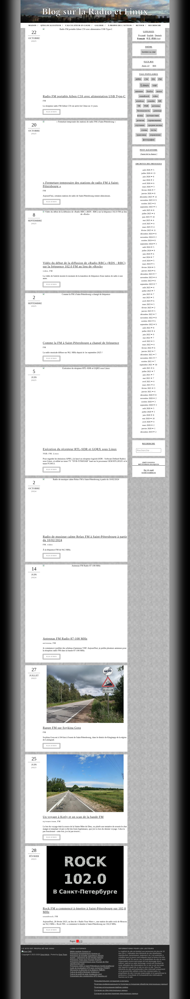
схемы (144, 130)
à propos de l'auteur (120, 25)
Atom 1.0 (145, 66)
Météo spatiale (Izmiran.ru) (80, 951)
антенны (47, 643)
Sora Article (44, 955)
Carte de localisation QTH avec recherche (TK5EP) (90, 968)
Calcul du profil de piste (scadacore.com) (86, 974)
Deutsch (158, 35)
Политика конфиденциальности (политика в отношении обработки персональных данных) (131, 984)
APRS (138, 79)
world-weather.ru (149, 472)
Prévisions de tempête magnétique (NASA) (87, 956)
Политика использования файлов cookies (111, 987)
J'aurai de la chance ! (148, 154)
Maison (32, 25)
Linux (56, 454)
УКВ (45, 454)
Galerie (99, 25)
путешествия (49, 821)
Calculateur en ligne (77, 25)
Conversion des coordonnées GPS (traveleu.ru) (88, 976)
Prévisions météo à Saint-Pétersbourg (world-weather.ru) (92, 966)
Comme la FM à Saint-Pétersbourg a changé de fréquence (81, 342)
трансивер (141, 135)
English (150, 35)
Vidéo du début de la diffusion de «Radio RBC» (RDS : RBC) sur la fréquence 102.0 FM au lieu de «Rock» (84, 264)
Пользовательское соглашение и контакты (111, 981)
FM (44, 101)
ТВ (138, 106)
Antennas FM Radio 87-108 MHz (65, 638)
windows (140, 101)
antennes (139, 91)
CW (146, 79)
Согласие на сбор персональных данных (111, 990)
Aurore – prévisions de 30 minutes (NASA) (86, 958)
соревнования (154, 120)
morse (159, 91)
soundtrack (48, 916)
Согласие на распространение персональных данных (116, 993)
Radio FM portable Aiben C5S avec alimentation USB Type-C (84, 96)
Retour (140, 25)
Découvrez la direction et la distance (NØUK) (87, 970)
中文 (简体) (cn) (153, 38)
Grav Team (63, 955)
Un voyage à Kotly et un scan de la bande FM (73, 817)
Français (141, 38)
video (45, 271)
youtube (151, 101)
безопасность (143, 110)
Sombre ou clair (149, 52)
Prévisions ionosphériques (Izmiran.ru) (85, 954)
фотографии (148, 139)
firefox (150, 91)
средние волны (155, 125)
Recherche (154, 25)
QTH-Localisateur (51, 25)
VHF (155, 85)
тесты (153, 130)
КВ (159, 101)
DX (153, 79)
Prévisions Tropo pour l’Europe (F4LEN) (85, 960)
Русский (141, 35)
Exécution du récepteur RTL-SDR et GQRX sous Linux (80, 449)
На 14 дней (149, 470)
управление (155, 135)
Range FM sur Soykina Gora (62, 727)
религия (140, 120)
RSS (154, 66)
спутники (139, 125)
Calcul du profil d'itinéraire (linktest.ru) (84, 972)
